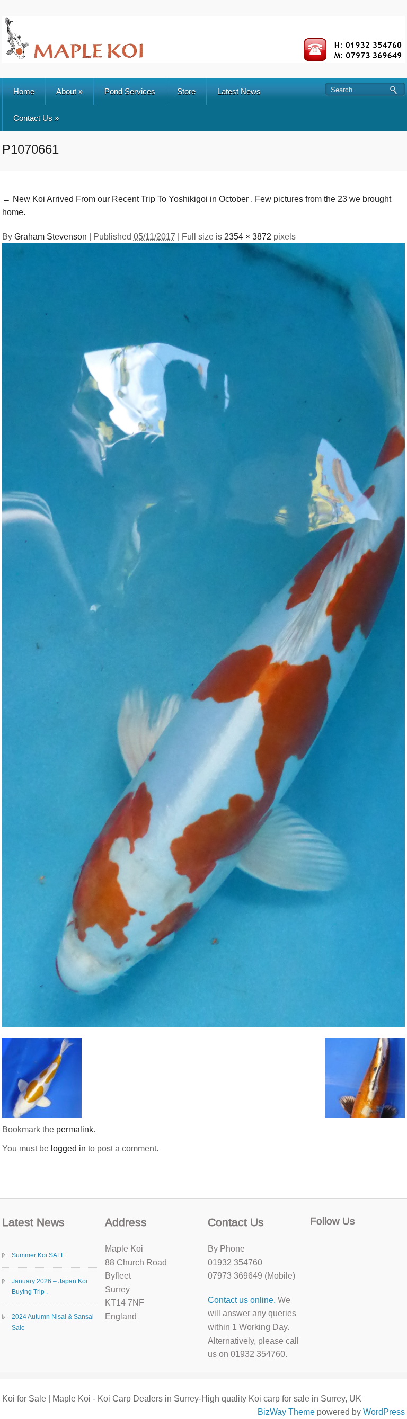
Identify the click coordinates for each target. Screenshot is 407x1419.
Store (186, 91)
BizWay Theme (286, 1411)
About (69, 91)
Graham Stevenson (50, 236)
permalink (74, 1129)
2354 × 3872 (247, 236)
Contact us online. (242, 1300)
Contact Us (36, 117)
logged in (68, 1148)
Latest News (239, 91)
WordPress (384, 1411)
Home (23, 91)
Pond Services (129, 91)
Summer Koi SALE (38, 1255)
